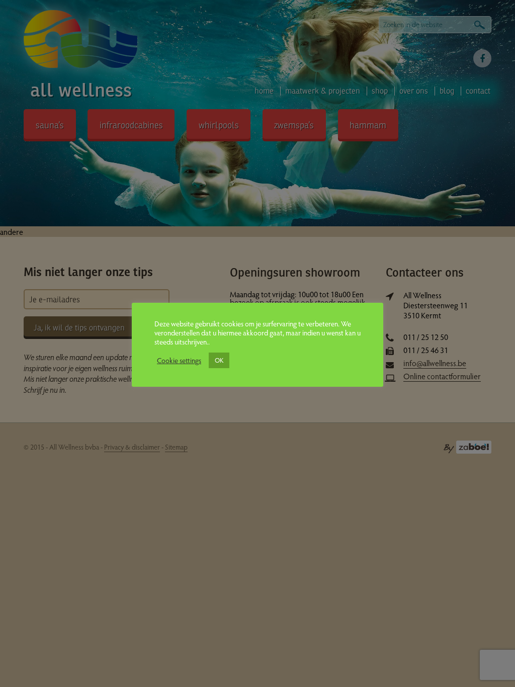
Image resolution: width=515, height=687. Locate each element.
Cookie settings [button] (179, 360)
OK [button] (219, 360)
